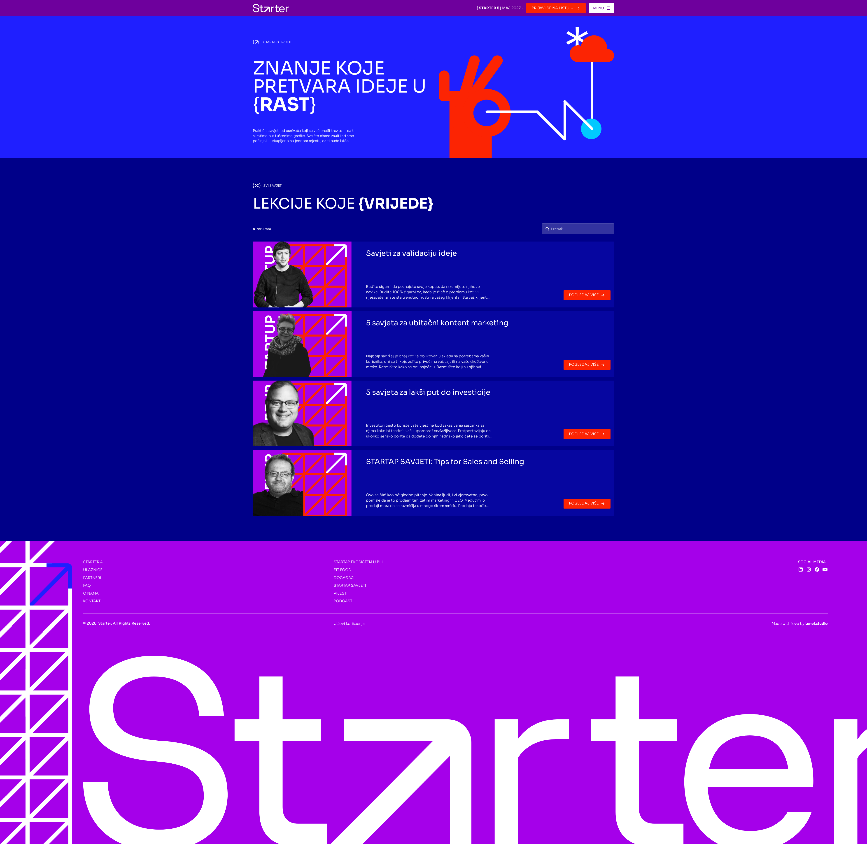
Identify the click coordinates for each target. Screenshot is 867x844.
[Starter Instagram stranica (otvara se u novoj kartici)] (808, 569)
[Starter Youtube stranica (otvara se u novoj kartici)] (825, 569)
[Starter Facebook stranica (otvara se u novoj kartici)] (817, 569)
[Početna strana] (271, 8)
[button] (601, 8)
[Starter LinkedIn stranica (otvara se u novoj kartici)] (800, 569)
